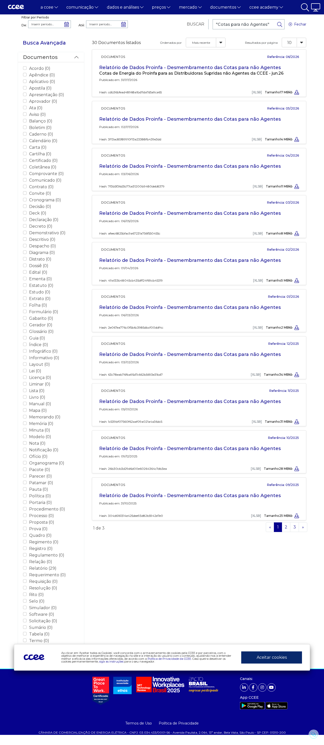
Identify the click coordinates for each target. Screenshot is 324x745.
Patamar (41, 482)
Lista (37, 390)
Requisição (43, 581)
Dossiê (38, 265)
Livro (37, 397)
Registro (41, 548)
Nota (37, 443)
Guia (37, 338)
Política (40, 496)
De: (24, 25)
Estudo (39, 292)
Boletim (40, 127)
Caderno (41, 134)
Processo (41, 515)
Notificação (43, 450)
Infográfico (43, 351)
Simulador (43, 607)
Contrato (41, 186)
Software (41, 614)
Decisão (40, 206)
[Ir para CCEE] (16, 7)
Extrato (40, 298)
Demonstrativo (47, 232)
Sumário (41, 627)
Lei (35, 371)
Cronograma (45, 200)
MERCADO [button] (188, 7)
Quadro (40, 535)
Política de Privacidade (179, 723)
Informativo (44, 357)
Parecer (40, 476)
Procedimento (47, 509)
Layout (39, 364)
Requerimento (47, 574)
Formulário (43, 311)
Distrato (40, 259)
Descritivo (42, 239)
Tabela (39, 634)
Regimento (43, 542)
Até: (81, 25)
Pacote (39, 469)
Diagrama (42, 252)
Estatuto (41, 285)
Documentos (40, 57)
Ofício (38, 456)
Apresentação (46, 94)
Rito (36, 594)
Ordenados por (171, 43)
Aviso (37, 114)
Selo (37, 601)
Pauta (38, 489)
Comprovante (46, 173)
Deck (37, 213)
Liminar (39, 384)
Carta (38, 147)
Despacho (42, 246)
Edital (38, 272)
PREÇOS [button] (159, 7)
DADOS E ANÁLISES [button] (123, 7)
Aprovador (43, 101)
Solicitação (43, 621)
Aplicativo (42, 81)
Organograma (46, 463)
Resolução (43, 588)
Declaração (43, 219)
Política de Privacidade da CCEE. (170, 658)
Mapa (38, 410)
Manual (40, 403)
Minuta (39, 430)
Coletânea (42, 167)
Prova (38, 528)
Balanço (40, 121)
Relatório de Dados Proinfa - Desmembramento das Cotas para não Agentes (190, 67)
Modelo (40, 436)
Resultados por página (261, 43)
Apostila (40, 88)
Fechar (299, 24)
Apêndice (42, 75)
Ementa (40, 278)
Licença (40, 377)
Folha (38, 305)
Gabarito (41, 318)
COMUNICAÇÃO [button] (80, 7)
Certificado (43, 160)
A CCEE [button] (47, 7)
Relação (40, 561)
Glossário (41, 331)
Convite (40, 193)
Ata (36, 107)
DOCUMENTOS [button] (223, 7)
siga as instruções (111, 661)
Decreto (40, 226)
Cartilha (40, 154)
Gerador (40, 325)
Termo (39, 640)
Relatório (42, 568)
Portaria (40, 502)
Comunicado (45, 180)
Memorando (44, 417)
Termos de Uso (138, 723)
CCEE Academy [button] (264, 7)
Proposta (41, 522)
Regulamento (46, 555)
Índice (38, 344)
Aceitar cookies (272, 657)
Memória (41, 423)
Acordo (39, 68)
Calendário (43, 140)
